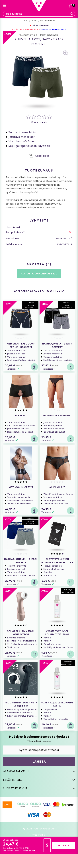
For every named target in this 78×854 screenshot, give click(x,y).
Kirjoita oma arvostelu (38, 273)
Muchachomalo (47, 20)
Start (26, 20)
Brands (34, 20)
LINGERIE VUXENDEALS (53, 30)
